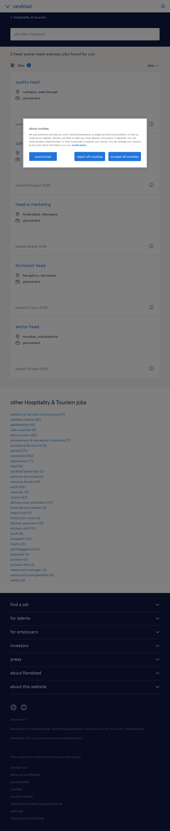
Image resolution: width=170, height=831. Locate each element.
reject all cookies (90, 156)
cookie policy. (79, 145)
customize (43, 156)
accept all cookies (125, 156)
